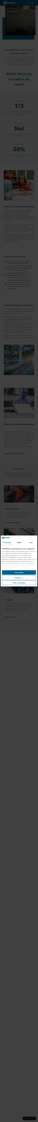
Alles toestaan (19, 572)
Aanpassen (18, 577)
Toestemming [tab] (7, 542)
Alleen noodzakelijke (19, 583)
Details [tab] (19, 542)
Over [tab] (31, 542)
